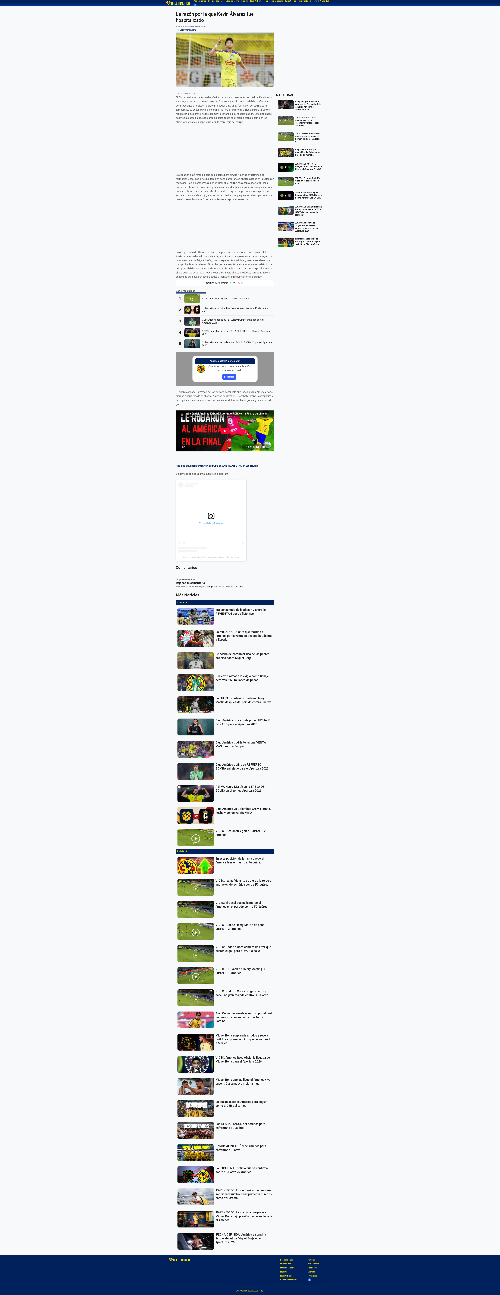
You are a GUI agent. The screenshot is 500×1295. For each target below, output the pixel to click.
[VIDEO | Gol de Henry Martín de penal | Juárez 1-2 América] (196, 931)
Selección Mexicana (288, 1280)
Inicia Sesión (313, 1264)
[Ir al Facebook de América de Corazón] (195, 5)
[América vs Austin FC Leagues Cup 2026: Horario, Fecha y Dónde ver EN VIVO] (286, 167)
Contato (311, 1272)
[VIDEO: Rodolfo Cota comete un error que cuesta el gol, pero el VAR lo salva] (196, 953)
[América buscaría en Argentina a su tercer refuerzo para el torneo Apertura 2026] (286, 226)
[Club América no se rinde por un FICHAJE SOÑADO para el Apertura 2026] (193, 343)
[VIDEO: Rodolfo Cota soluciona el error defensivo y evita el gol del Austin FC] (286, 120)
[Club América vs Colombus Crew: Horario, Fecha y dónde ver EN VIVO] (193, 309)
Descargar (229, 377)
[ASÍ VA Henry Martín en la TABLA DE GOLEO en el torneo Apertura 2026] (193, 332)
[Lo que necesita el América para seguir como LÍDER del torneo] (196, 1108)
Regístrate (312, 1268)
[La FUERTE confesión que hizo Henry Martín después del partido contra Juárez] (196, 704)
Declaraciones (286, 1260)
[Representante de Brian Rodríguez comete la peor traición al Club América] (286, 242)
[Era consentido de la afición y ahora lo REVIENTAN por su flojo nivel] (196, 616)
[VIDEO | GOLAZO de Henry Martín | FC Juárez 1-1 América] (196, 975)
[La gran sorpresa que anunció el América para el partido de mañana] (286, 152)
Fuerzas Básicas (287, 1264)
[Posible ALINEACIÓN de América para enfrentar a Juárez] (196, 1152)
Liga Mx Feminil (286, 1276)
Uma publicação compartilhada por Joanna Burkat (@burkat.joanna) (211, 557)
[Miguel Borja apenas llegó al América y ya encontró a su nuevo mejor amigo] (196, 1086)
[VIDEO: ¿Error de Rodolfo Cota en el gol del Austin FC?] (286, 181)
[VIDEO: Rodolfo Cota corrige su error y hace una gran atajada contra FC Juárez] (196, 997)
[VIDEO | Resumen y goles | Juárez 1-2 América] (193, 298)
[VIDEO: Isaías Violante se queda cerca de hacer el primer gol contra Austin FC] (286, 136)
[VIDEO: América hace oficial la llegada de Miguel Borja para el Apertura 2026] (196, 1064)
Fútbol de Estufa (287, 1268)
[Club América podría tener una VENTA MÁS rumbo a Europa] (196, 749)
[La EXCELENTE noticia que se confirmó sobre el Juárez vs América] (196, 1174)
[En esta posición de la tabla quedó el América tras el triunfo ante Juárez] (196, 865)
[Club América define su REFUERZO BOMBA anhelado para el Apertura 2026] (193, 321)
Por (186, 30)
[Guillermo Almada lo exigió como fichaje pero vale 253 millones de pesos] (196, 682)
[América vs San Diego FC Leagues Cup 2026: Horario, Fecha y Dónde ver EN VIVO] (286, 195)
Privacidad (312, 1276)
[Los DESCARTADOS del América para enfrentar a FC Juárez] (196, 1130)
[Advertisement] (225, 146)
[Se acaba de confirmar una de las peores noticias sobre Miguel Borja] (196, 660)
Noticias (311, 1260)
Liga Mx (283, 1272)
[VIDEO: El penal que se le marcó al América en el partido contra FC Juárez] (196, 909)
